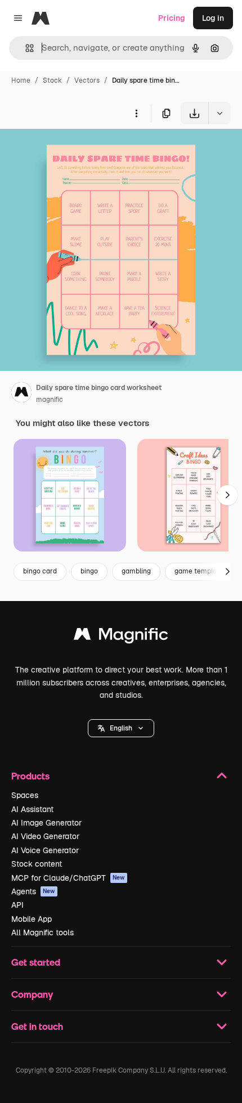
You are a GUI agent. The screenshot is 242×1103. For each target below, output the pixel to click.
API (17, 905)
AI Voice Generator (45, 850)
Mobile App (31, 919)
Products (30, 776)
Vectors (87, 80)
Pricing (171, 18)
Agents (33, 891)
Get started (35, 962)
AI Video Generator (45, 836)
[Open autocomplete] (25, 48)
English (121, 728)
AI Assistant (32, 809)
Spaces (24, 795)
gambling (136, 571)
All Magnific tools (42, 932)
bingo (89, 571)
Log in (213, 18)
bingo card (40, 571)
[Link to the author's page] (21, 394)
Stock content (36, 864)
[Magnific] (121, 636)
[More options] (136, 113)
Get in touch (37, 1026)
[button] (121, 728)
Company (32, 994)
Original (72, 150)
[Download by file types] (219, 113)
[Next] (227, 495)
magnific (49, 399)
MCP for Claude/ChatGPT (68, 878)
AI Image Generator (46, 823)
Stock (52, 80)
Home (20, 80)
